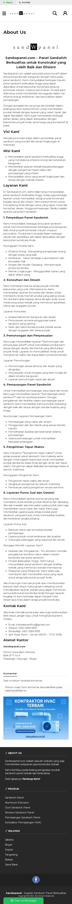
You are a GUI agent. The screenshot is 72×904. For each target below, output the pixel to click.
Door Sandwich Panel (17, 807)
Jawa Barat (11, 864)
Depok (9, 849)
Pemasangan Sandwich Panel (22, 817)
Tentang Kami (31, 778)
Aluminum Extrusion (17, 802)
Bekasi (9, 859)
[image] (22, 13)
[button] (4, 13)
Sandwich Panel (14, 797)
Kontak (26, 2)
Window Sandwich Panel (19, 812)
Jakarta (9, 839)
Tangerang (11, 854)
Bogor (8, 844)
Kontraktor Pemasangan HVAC (23, 822)
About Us (14, 32)
